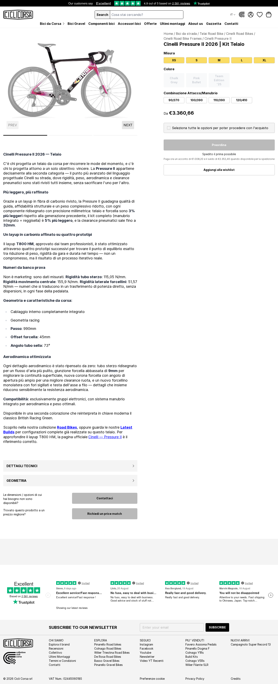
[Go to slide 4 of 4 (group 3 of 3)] (115, 135)
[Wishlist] (260, 15)
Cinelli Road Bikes (239, 34)
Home (168, 34)
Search (102, 15)
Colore (169, 69)
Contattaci (104, 498)
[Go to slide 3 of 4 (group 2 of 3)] (70, 135)
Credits (236, 678)
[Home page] (18, 15)
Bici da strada (186, 34)
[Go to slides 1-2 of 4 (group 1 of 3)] (25, 135)
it (231, 14)
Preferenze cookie (152, 678)
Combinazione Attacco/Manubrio (191, 93)
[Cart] (268, 15)
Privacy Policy (194, 678)
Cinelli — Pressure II (105, 437)
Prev (12, 125)
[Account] (251, 15)
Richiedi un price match (104, 513)
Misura (169, 53)
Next (128, 125)
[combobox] (146, 15)
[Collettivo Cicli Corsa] (242, 15)
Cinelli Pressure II (218, 38)
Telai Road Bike (211, 34)
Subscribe (217, 627)
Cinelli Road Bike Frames (183, 38)
